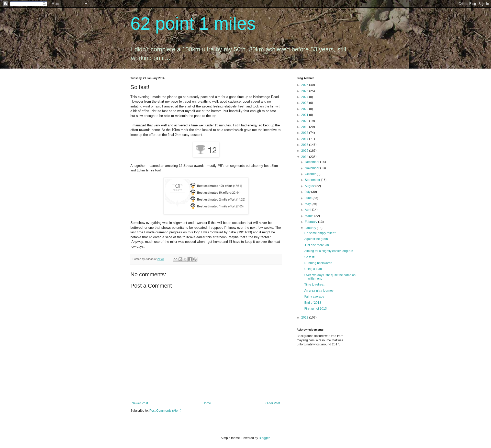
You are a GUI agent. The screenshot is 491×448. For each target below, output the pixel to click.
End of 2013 (312, 302)
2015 (305, 150)
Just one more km (316, 245)
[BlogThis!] (180, 259)
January (311, 228)
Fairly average (314, 296)
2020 (305, 121)
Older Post (272, 403)
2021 (305, 115)
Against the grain (316, 239)
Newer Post (140, 403)
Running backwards (318, 263)
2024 (305, 97)
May (308, 204)
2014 (305, 157)
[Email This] (175, 259)
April (308, 210)
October (311, 174)
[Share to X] (185, 259)
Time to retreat (314, 284)
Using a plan (313, 269)
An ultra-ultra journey (318, 290)
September (313, 180)
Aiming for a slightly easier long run (328, 251)
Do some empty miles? (320, 233)
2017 (305, 139)
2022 (305, 109)
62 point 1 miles (193, 24)
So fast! (309, 257)
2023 (305, 103)
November (312, 168)
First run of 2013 (315, 308)
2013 (305, 317)
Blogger (264, 438)
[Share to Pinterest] (194, 259)
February (311, 222)
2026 (305, 85)
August (310, 186)
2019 (305, 127)
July (308, 192)
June (309, 198)
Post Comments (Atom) (165, 410)
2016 (305, 145)
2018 (305, 133)
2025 (305, 91)
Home (207, 403)
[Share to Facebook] (190, 259)
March (309, 216)
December (312, 162)
